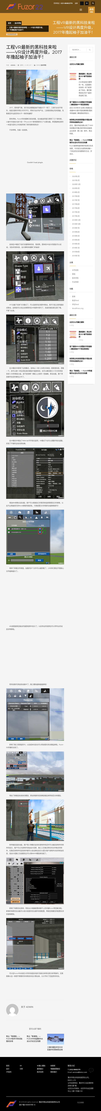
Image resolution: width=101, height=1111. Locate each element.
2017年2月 (76, 216)
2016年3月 (76, 244)
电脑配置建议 (55, 1069)
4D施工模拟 (41, 1066)
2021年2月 (76, 180)
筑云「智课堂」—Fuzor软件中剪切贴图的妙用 (14, 1038)
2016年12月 (76, 220)
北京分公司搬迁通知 (77, 64)
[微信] (85, 1102)
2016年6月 (76, 232)
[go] (90, 49)
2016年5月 (76, 236)
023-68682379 (66, 3)
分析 (21, 1069)
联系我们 (53, 1072)
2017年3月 (76, 212)
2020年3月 (76, 188)
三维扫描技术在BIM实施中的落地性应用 (55, 1048)
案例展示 (40, 1069)
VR (21, 1066)
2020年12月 (76, 184)
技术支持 (40, 1072)
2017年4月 (76, 208)
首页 (7, 1066)
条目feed (75, 300)
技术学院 (43, 65)
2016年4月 (76, 240)
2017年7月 (76, 200)
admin (13, 65)
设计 (7, 1069)
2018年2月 (76, 192)
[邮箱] (93, 1102)
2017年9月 (76, 196)
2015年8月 (76, 252)
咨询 (91, 10)
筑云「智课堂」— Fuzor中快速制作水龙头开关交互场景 (35, 1038)
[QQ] (82, 3)
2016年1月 (76, 248)
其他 (73, 274)
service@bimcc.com (79, 1072)
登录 (73, 296)
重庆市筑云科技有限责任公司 (49, 1102)
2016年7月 (76, 228)
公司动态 (75, 270)
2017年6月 (76, 204)
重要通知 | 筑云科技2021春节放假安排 (85, 76)
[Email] (87, 3)
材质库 (52, 1066)
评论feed (75, 304)
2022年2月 (76, 176)
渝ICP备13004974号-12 (27, 1105)
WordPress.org (77, 308)
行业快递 (75, 282)
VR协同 (8, 1072)
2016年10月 (76, 224)
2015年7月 (76, 256)
